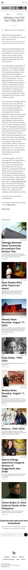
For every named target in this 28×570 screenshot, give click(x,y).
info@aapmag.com (5, 566)
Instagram (7, 557)
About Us (14, 557)
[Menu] (25, 2)
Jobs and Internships (8, 559)
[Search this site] (23, 2)
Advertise (21, 557)
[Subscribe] (26, 534)
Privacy (23, 559)
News (8, 14)
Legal (17, 559)
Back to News (6, 209)
